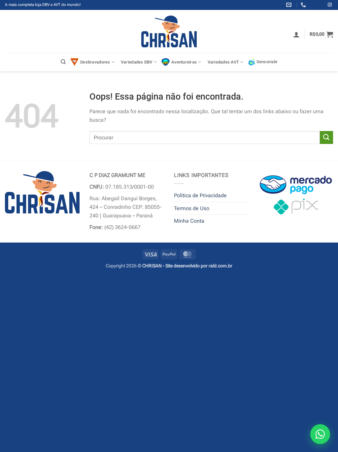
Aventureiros (184, 62)
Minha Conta (189, 221)
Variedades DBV (136, 62)
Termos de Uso (191, 208)
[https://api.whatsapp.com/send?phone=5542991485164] (304, 5)
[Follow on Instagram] (330, 5)
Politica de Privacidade (200, 195)
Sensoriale (267, 61)
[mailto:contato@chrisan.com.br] (289, 5)
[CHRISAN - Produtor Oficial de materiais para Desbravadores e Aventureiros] (169, 31)
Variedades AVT (223, 62)
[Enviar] (326, 137)
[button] (296, 34)
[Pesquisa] (63, 62)
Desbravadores (95, 62)
